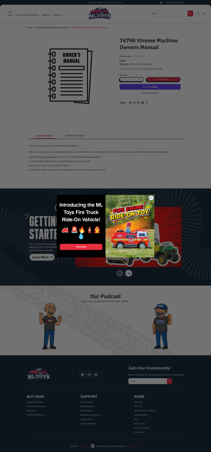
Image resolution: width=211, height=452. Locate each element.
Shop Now (81, 247)
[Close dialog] (151, 198)
